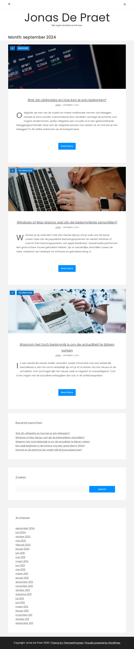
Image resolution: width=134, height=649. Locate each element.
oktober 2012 (23, 590)
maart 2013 (22, 573)
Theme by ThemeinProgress (67, 642)
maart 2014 (22, 561)
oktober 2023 (23, 536)
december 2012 (24, 582)
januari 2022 (22, 549)
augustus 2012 (24, 594)
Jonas (58, 105)
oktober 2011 (22, 619)
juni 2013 (20, 565)
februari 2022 (23, 544)
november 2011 (24, 615)
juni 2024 (21, 532)
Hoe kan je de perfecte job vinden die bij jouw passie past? (49, 449)
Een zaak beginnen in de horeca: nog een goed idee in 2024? (50, 445)
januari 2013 (22, 577)
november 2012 (24, 586)
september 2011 (24, 623)
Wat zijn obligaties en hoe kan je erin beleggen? (43, 433)
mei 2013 (20, 569)
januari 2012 (22, 610)
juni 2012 (20, 602)
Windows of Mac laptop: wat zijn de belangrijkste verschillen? (50, 437)
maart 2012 (22, 606)
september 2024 (25, 528)
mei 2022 (21, 540)
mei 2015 (20, 557)
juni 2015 (20, 553)
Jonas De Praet (67, 18)
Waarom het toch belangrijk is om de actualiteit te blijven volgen (53, 441)
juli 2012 (20, 598)
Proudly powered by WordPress (102, 642)
